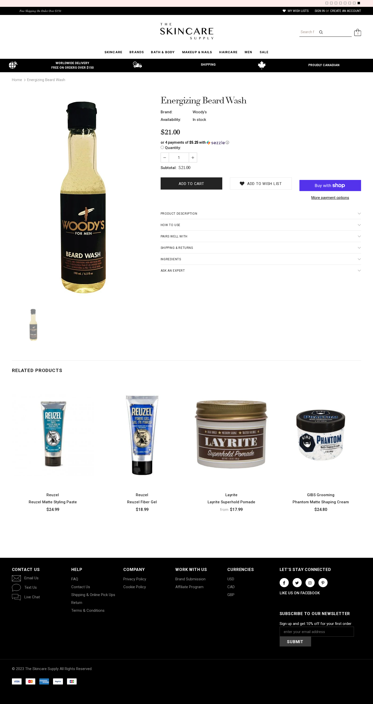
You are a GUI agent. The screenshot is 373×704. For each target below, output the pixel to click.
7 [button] (354, 3)
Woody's (200, 112)
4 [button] (340, 3)
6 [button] (349, 3)
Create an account (345, 11)
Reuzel (52, 495)
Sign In (320, 11)
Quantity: (173, 147)
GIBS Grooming (320, 495)
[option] (82, 199)
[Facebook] (284, 582)
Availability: (171, 119)
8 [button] (359, 3)
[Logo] (186, 31)
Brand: (167, 112)
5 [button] (345, 3)
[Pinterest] (323, 582)
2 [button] (331, 3)
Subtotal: (169, 167)
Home (17, 80)
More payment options (330, 197)
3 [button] (336, 3)
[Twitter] (297, 582)
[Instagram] (310, 582)
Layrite (231, 495)
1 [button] (327, 3)
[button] (261, 142)
